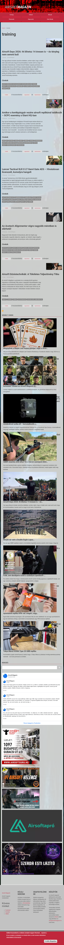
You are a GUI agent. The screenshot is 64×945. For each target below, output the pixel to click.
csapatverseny (28, 142)
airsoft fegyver (37, 197)
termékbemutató (19, 197)
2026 (9, 88)
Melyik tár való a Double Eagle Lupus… (18, 540)
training (34, 84)
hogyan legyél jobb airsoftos (34, 299)
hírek (8, 201)
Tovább (8, 95)
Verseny (14, 145)
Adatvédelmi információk (13, 937)
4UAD (3, 140)
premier (4, 88)
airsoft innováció (15, 201)
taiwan (16, 140)
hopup (4, 201)
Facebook (7, 910)
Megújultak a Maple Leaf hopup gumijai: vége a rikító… (25, 348)
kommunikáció (38, 140)
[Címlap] (18, 7)
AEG (33, 86)
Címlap (12, 15)
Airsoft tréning (6, 145)
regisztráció (26, 94)
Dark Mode (50, 19)
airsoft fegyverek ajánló (23, 199)
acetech (4, 247)
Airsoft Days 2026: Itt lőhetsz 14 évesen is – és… (23, 502)
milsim (29, 84)
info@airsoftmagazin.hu (55, 920)
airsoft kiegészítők (35, 199)
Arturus (11, 140)
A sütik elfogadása (50, 941)
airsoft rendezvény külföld (9, 84)
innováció (36, 247)
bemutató (11, 197)
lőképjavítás (23, 250)
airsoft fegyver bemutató (9, 199)
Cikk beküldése (26, 903)
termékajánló (28, 197)
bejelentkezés (37, 94)
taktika (35, 142)
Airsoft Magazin (6, 893)
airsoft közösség (22, 84)
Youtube (7, 912)
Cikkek (31, 15)
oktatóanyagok (22, 299)
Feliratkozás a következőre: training (2, 311)
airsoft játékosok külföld (9, 86)
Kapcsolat (31, 19)
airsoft (37, 86)
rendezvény (20, 86)
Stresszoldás (20, 145)
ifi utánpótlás (27, 86)
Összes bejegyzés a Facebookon (32, 723)
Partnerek (11, 19)
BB (26, 201)
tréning (26, 140)
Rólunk (50, 15)
